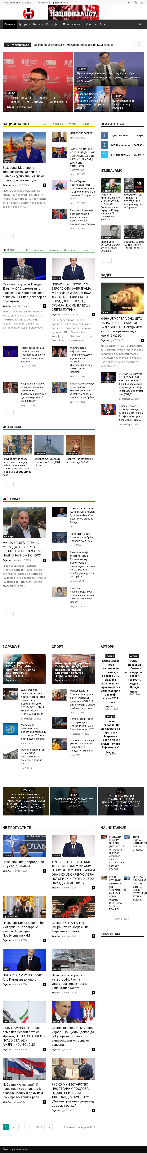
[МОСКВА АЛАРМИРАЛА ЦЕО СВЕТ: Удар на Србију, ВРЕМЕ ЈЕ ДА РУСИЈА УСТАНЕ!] (127, 878)
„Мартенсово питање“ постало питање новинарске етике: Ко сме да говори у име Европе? (33, 355)
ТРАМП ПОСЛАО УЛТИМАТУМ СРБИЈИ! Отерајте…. (140, 843)
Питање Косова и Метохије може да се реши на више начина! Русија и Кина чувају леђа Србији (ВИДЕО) (131, 413)
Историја (51, 24)
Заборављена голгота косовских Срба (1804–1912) (48, 462)
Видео (103, 24)
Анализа (58, 123)
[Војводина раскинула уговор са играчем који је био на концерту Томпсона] (59, 744)
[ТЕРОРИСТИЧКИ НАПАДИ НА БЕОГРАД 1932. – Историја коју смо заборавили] (134, 185)
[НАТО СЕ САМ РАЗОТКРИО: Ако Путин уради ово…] (24, 960)
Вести (36, 24)
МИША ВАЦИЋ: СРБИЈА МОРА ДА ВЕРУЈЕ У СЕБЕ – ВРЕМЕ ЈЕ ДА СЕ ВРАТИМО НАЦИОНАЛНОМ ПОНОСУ (23, 549)
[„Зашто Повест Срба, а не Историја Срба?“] (80, 445)
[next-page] (11, 235)
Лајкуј (140, 135)
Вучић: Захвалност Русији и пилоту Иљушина (63, 45)
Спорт (90, 24)
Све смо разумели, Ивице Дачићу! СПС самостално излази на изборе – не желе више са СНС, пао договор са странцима (24, 292)
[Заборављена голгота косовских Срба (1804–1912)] (48, 445)
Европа (56, 969)
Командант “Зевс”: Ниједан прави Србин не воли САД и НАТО (81, 537)
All (45, 123)
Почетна (9, 24)
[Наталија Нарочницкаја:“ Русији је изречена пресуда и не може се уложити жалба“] (59, 592)
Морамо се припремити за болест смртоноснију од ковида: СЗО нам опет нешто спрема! (33, 732)
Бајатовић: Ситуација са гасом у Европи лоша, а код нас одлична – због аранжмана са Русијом (82, 217)
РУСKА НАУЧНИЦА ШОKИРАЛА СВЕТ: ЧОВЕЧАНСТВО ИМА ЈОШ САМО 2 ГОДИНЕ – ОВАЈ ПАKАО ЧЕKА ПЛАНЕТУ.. (117, 893)
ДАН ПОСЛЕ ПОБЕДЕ (81, 133)
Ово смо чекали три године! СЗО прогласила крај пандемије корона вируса (33, 756)
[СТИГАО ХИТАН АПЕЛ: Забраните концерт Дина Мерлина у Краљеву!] (73, 907)
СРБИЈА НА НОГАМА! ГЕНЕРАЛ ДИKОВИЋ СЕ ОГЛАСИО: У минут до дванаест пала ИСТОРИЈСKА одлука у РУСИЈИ (116, 853)
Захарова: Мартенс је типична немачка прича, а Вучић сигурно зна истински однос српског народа (23, 174)
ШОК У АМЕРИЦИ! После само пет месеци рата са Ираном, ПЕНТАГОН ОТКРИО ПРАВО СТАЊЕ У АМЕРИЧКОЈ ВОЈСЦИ (24, 1036)
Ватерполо (70, 250)
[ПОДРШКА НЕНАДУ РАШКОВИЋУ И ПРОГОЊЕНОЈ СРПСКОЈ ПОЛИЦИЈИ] (73, 801)
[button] (139, 24)
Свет (6, 969)
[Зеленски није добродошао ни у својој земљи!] (24, 846)
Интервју (8, 536)
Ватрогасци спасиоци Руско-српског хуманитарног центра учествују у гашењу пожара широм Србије (82, 390)
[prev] (134, 45)
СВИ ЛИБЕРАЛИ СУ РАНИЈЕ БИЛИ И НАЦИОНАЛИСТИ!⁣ (134, 245)
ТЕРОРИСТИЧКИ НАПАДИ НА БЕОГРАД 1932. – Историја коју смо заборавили (133, 201)
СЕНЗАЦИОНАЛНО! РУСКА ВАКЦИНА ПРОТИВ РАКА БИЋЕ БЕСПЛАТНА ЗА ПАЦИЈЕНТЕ (20, 670)
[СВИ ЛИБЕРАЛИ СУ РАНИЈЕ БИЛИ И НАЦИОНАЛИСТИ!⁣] (134, 232)
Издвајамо (107, 190)
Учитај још (121, 918)
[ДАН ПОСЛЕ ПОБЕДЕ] (59, 137)
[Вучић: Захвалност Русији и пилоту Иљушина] (126, 99)
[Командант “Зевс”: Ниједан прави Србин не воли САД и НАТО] (59, 537)
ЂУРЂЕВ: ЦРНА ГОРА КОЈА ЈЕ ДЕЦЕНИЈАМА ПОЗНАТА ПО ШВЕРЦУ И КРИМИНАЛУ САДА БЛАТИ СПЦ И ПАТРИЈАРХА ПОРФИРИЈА (82, 159)
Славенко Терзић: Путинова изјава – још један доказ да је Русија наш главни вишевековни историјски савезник (73, 1036)
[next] (140, 45)
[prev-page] (5, 235)
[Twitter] (141, 2)
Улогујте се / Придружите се (53, 2)
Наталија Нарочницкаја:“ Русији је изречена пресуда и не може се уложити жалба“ (82, 595)
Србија (11, 93)
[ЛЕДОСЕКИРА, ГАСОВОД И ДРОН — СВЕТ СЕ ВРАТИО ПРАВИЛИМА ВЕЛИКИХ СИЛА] (38, 82)
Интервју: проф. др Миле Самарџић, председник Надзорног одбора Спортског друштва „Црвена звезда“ (72, 670)
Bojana (7, 185)
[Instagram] (135, 2)
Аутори (23, 24)
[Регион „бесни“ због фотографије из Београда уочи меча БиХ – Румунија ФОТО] (59, 723)
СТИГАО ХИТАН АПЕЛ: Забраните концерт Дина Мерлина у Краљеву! (70, 927)
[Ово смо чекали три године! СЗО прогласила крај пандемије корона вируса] (10, 754)
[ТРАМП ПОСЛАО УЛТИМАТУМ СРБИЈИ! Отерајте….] (127, 837)
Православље (71, 24)
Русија (82, 89)
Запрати (139, 145)
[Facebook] (129, 2)
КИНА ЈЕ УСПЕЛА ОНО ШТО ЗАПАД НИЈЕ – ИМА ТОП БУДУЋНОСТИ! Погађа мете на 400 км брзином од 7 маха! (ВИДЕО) (122, 327)
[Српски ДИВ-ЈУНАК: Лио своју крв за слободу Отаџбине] (111, 232)
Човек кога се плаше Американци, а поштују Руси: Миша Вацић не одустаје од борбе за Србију (82, 515)
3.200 (39, 1127)
